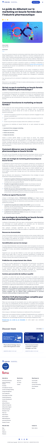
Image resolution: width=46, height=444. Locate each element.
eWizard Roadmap (6, 408)
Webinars (4, 431)
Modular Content (6, 422)
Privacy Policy (26, 442)
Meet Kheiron (5, 414)
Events (3, 429)
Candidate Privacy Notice (34, 442)
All (39, 328)
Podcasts (4, 433)
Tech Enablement (6, 393)
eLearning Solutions (6, 420)
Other (3, 51)
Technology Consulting (7, 395)
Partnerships (34, 382)
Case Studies (34, 380)
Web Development (6, 418)
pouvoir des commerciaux (36, 64)
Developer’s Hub (5, 410)
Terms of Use (20, 442)
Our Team (19, 382)
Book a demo (34, 428)
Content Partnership (36, 384)
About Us (19, 380)
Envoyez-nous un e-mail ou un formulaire (13, 319)
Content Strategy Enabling (8, 389)
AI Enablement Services (7, 387)
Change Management (7, 391)
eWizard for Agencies (6, 405)
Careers (18, 384)
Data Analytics (5, 416)
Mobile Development (6, 397)
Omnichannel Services (7, 380)
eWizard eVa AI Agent (6, 406)
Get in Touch (36, 2)
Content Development (7, 399)
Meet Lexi (4, 412)
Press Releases (35, 386)
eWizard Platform (6, 403)
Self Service (4, 401)
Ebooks (33, 388)
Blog (3, 428)
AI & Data (4, 385)
